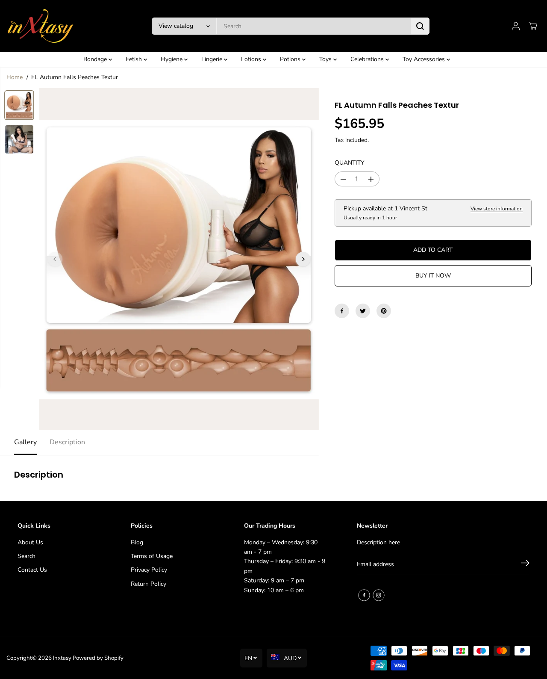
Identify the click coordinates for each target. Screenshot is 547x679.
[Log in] (515, 26)
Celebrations (367, 59)
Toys (326, 59)
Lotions (252, 59)
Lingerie (212, 59)
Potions (291, 59)
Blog (137, 542)
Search (26, 556)
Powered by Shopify (98, 658)
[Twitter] (363, 311)
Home (14, 77)
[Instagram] (378, 595)
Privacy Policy (149, 570)
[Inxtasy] (40, 26)
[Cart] (533, 26)
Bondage (96, 59)
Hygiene (172, 59)
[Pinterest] (383, 311)
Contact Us (32, 570)
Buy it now (433, 276)
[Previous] (55, 259)
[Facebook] (342, 311)
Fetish (135, 59)
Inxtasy (62, 658)
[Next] (303, 259)
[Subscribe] (525, 564)
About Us (30, 542)
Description (67, 442)
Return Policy (148, 584)
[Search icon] (420, 26)
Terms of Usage (152, 556)
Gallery (25, 442)
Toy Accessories (425, 59)
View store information (497, 209)
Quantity (349, 163)
